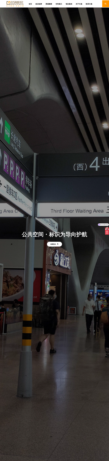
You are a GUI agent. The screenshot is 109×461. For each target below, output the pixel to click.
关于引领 (79, 4)
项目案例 (69, 4)
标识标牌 (39, 4)
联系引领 (89, 4)
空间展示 (59, 4)
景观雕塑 (49, 4)
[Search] (105, 3)
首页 (30, 4)
